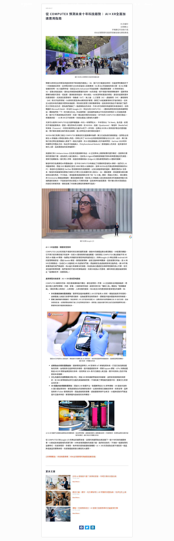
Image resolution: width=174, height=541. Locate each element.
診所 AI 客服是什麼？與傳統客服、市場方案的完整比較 (94, 476)
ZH (138, 4)
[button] (81, 527)
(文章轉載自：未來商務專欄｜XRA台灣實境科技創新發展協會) (71, 456)
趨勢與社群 (102, 4)
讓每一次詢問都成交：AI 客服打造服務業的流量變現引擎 (95, 508)
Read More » (76, 481)
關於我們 (64, 4)
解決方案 (88, 4)
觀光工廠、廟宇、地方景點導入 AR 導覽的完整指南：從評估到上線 (99, 492)
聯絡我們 (147, 4)
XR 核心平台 (75, 4)
